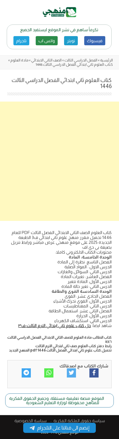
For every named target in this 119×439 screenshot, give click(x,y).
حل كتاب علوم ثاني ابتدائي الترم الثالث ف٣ (54, 325)
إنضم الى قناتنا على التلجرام (63, 428)
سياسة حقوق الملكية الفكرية (79, 420)
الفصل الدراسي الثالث (80, 60)
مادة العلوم (19, 60)
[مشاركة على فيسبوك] (94, 373)
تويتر (71, 40)
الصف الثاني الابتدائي (46, 60)
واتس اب (46, 40)
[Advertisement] (59, 161)
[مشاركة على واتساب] (48, 373)
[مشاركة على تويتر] (71, 373)
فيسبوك (95, 40)
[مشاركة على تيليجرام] (26, 373)
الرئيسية (106, 60)
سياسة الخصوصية (30, 420)
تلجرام (21, 40)
